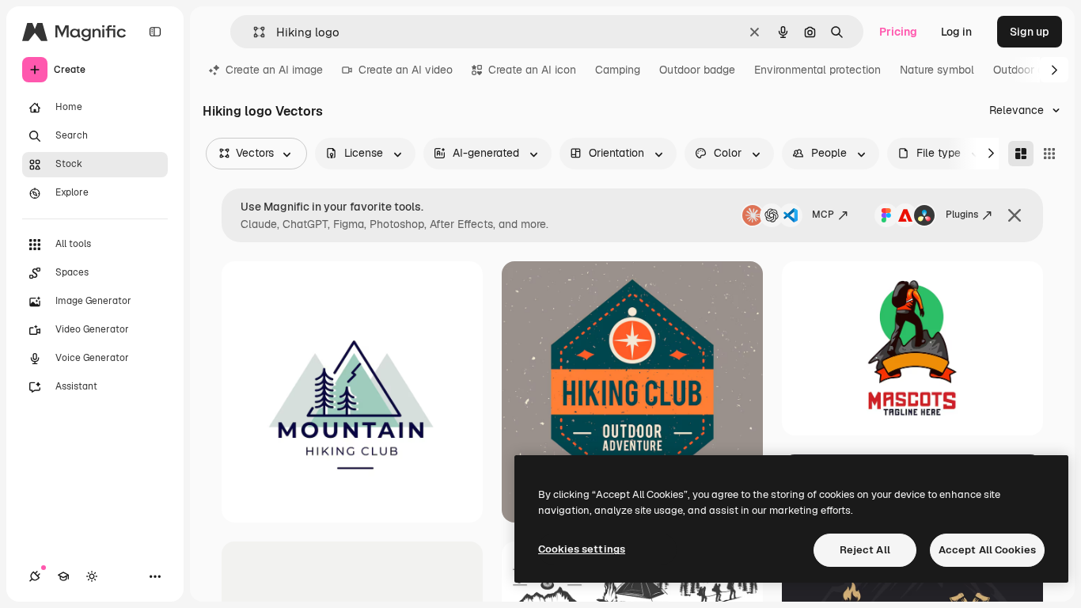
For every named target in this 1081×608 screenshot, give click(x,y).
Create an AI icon (532, 70)
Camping (617, 70)
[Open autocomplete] (253, 32)
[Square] (1049, 153)
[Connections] (34, 576)
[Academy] (63, 576)
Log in (956, 32)
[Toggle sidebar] (155, 31)
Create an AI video (405, 70)
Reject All (865, 550)
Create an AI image (274, 70)
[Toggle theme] (91, 576)
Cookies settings (581, 549)
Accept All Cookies (987, 550)
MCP (823, 214)
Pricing (898, 32)
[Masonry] (1021, 153)
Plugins (962, 214)
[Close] (1014, 215)
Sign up (1029, 32)
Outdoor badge (697, 70)
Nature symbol (937, 70)
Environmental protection (817, 70)
